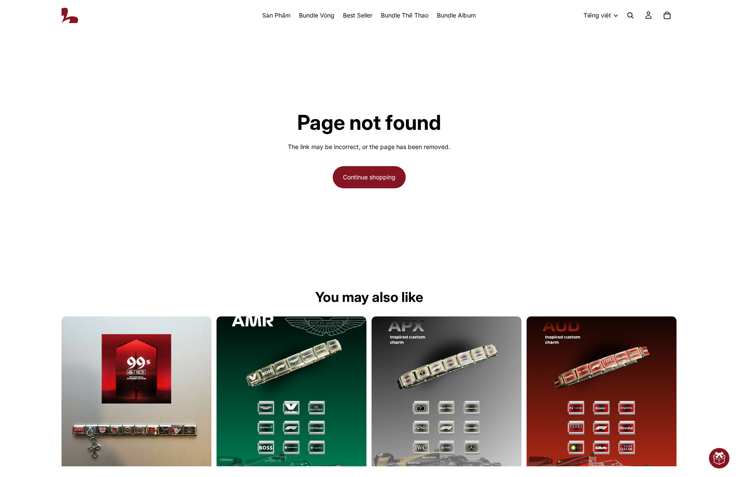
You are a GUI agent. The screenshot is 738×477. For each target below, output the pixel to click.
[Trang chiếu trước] (229, 391)
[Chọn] (198, 453)
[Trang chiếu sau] (353, 391)
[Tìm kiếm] (630, 15)
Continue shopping (369, 177)
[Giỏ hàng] (667, 15)
